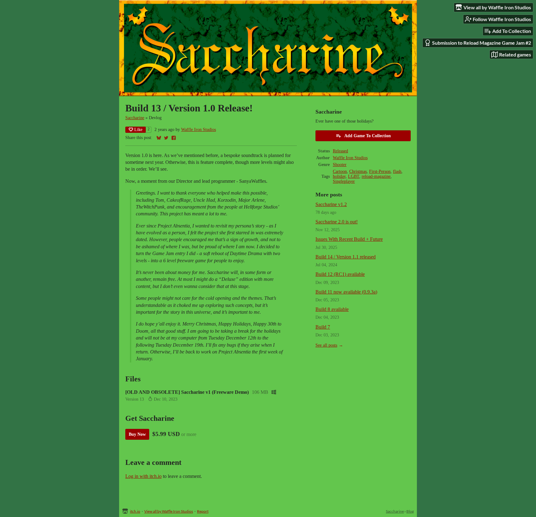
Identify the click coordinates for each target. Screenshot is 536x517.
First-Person (380, 171)
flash (397, 171)
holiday (339, 176)
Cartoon (340, 171)
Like (138, 129)
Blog (410, 511)
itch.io (135, 511)
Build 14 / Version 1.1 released (345, 256)
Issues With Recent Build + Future (349, 239)
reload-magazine (376, 176)
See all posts (326, 345)
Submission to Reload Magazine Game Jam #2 (481, 43)
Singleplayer (344, 181)
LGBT (353, 176)
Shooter (339, 164)
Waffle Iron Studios (198, 129)
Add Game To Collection (367, 135)
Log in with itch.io (143, 476)
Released (340, 151)
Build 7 (322, 327)
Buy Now (137, 434)
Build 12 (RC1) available (340, 274)
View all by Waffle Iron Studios (168, 511)
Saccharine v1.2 (331, 204)
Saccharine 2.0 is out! (336, 221)
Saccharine (134, 117)
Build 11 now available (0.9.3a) (346, 291)
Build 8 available (332, 309)
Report (202, 511)
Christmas (358, 171)
